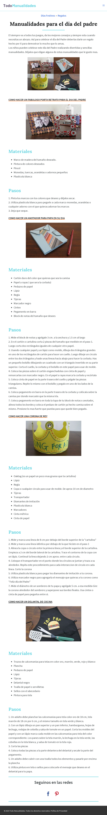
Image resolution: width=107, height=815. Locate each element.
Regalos (62, 15)
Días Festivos (48, 15)
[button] (103, 5)
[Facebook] (48, 794)
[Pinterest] (57, 794)
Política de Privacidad (59, 811)
